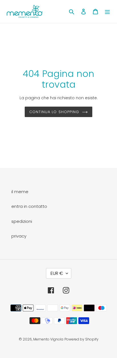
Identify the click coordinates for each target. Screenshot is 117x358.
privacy (18, 236)
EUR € (57, 273)
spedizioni (21, 221)
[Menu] (107, 11)
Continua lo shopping (54, 112)
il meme (19, 192)
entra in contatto (29, 206)
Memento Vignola (48, 339)
